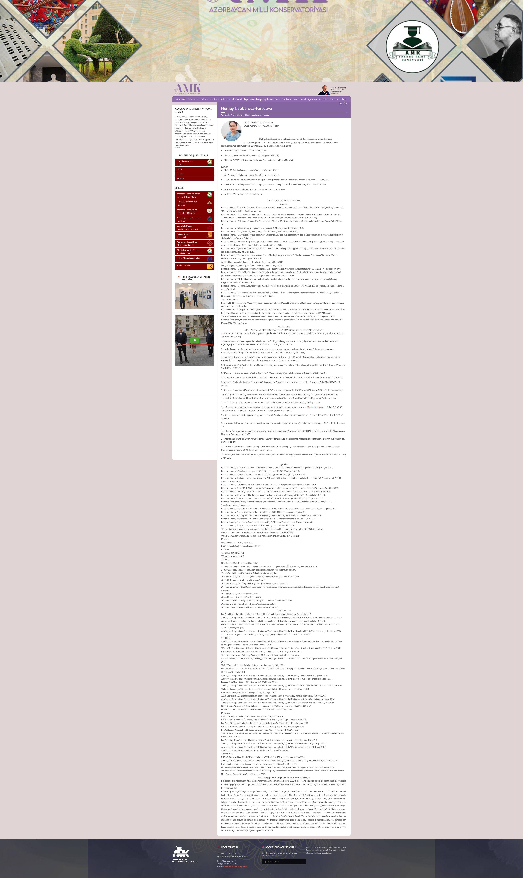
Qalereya (312, 99)
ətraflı (177, 147)
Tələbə (285, 99)
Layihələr (323, 99)
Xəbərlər (334, 99)
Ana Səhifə (181, 99)
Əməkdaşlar (237, 114)
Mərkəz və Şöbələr (219, 99)
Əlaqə (343, 99)
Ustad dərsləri (299, 99)
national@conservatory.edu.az (235, 866)
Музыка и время (315, 407)
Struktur (192, 99)
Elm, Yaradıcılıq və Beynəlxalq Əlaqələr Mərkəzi (255, 99)
